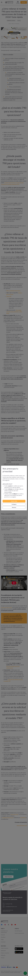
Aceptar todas (14, 501)
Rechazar (14, 507)
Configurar (14, 504)
